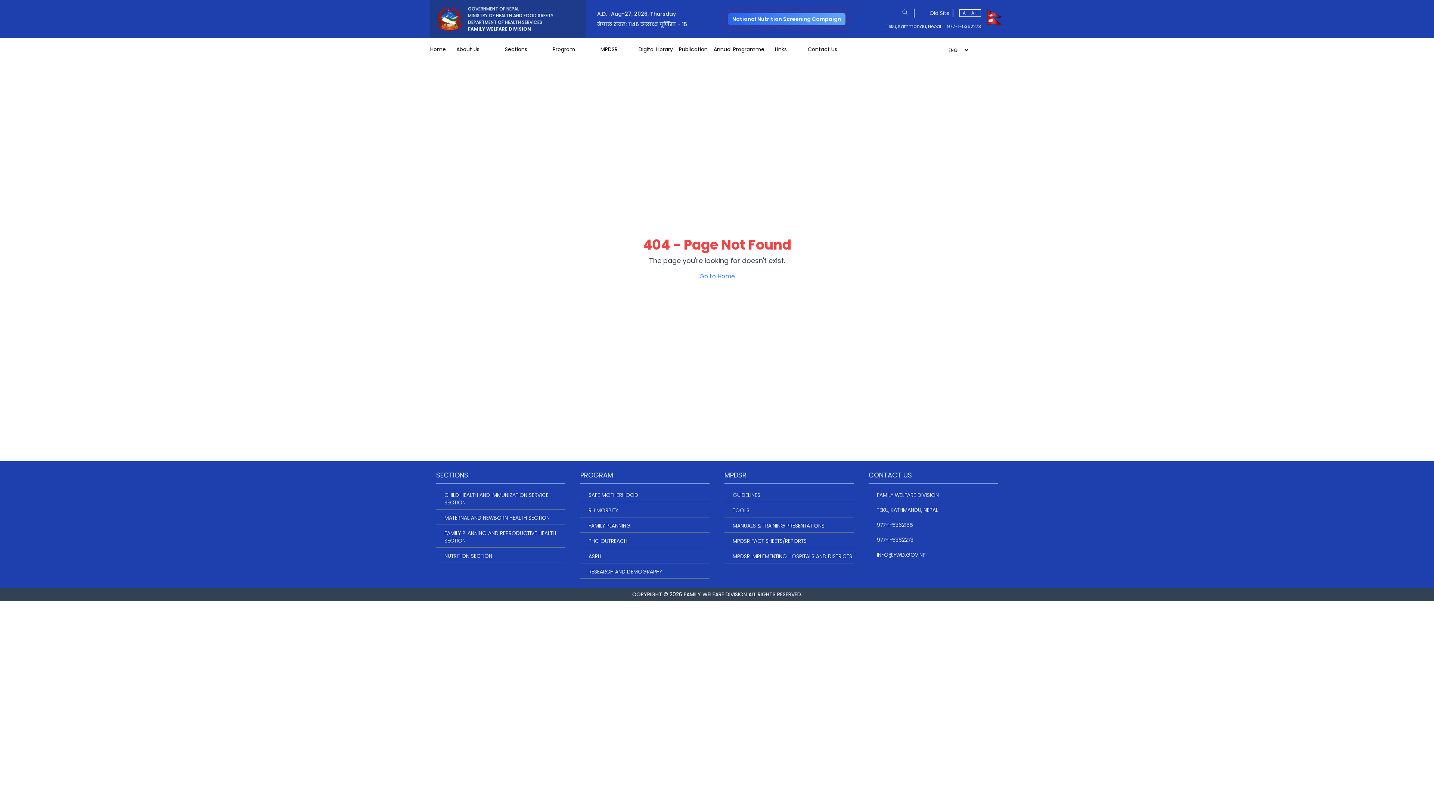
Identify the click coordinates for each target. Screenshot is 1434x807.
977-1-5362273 (964, 27)
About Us (467, 49)
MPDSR (609, 49)
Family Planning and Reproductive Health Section (500, 536)
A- (965, 13)
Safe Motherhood (613, 495)
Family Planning (610, 525)
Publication (693, 49)
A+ (974, 13)
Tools (741, 510)
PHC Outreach (608, 541)
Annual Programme (739, 49)
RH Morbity (603, 510)
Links (781, 49)
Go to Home (717, 276)
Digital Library (656, 49)
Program (564, 49)
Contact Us (822, 49)
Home (438, 49)
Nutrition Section (468, 556)
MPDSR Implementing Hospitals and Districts (792, 556)
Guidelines (746, 495)
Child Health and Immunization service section (496, 498)
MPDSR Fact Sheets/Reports (770, 541)
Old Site (939, 13)
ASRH (595, 556)
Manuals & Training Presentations (779, 525)
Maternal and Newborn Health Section (497, 518)
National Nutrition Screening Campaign (786, 19)
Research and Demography (625, 571)
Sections (516, 49)
